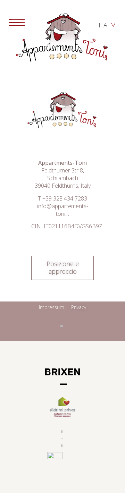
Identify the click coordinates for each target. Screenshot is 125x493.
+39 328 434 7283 (64, 198)
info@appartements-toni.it (62, 210)
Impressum (51, 307)
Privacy (78, 307)
